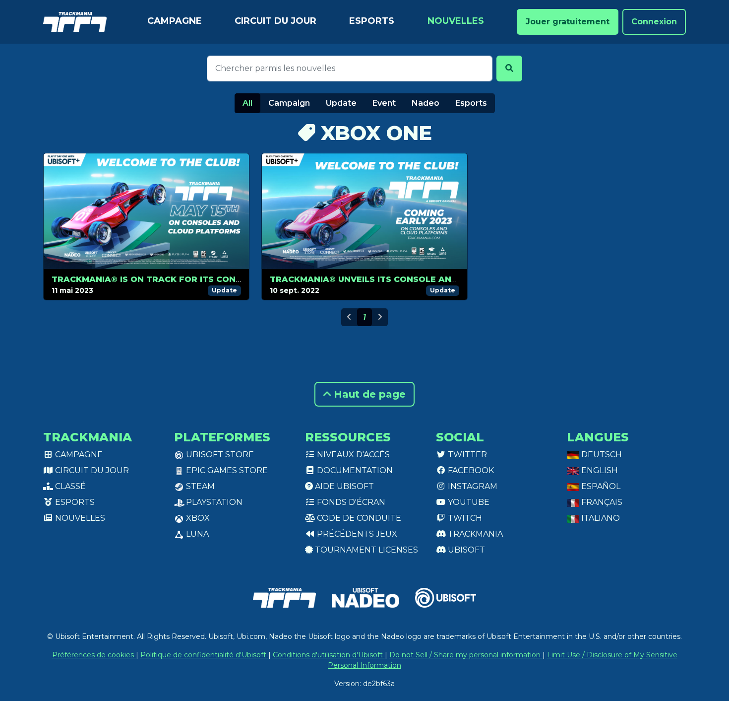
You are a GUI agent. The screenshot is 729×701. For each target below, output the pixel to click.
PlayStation (213, 502)
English (598, 470)
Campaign (289, 103)
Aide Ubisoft (343, 486)
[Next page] (380, 317)
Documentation (354, 470)
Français (600, 502)
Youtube (467, 502)
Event (384, 103)
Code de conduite (358, 518)
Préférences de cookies (94, 654)
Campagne (174, 20)
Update (341, 103)
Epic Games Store (226, 470)
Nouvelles (455, 20)
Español (599, 486)
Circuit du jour (275, 20)
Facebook (470, 470)
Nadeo (425, 103)
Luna (196, 534)
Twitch (464, 518)
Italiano (599, 518)
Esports (371, 20)
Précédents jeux (356, 534)
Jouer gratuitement (567, 21)
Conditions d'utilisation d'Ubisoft (329, 654)
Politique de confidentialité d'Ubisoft (204, 654)
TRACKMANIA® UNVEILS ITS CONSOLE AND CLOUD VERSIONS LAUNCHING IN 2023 (448, 279)
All (247, 103)
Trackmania (474, 534)
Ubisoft (465, 550)
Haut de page (368, 394)
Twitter (466, 454)
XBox (197, 518)
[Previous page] (349, 317)
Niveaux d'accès (352, 454)
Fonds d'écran (350, 502)
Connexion (654, 21)
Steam (199, 486)
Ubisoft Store (219, 454)
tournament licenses (365, 550)
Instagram (471, 486)
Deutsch (600, 454)
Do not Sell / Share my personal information (466, 654)
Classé (69, 486)
